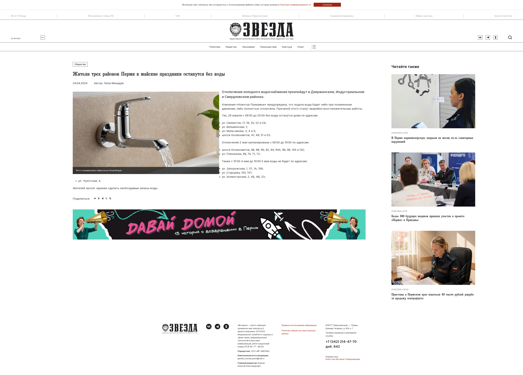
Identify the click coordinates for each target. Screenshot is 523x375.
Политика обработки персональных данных (299, 332)
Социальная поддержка (341, 16)
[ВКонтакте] (95, 198)
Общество (231, 46)
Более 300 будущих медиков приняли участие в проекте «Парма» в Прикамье (427, 218)
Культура (287, 46)
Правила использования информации (299, 325)
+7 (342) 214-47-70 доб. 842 (341, 344)
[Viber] (110, 198)
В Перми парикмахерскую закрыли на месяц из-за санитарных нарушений (432, 140)
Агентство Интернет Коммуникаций (343, 359)
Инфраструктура (424, 16)
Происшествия (268, 46)
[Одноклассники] (98, 198)
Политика (214, 46)
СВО (178, 16)
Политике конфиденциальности (295, 4)
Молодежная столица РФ (100, 16)
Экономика (248, 46)
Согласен (327, 4)
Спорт (300, 46)
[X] (106, 198)
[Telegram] (102, 198)
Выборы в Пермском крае (255, 16)
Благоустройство (503, 16)
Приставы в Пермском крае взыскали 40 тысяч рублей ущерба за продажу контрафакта (432, 297)
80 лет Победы (18, 16)
